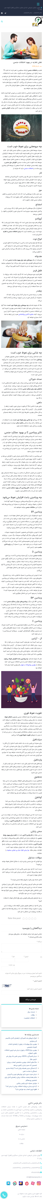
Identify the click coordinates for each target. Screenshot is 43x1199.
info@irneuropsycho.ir (34, 1177)
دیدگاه (39, 942)
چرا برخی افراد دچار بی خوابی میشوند (18, 850)
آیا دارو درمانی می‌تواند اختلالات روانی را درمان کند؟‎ (21, 1086)
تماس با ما (21, 1139)
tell (4, 1195)
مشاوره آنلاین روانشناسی (26, 314)
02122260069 (17, 1163)
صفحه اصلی (21, 1129)
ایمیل (26, 956)
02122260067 (38, 13)
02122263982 (35, 1168)
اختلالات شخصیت (29, 1018)
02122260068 (28, 13)
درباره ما (21, 1134)
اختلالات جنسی (28, 168)
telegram (5, 13)
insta (2, 13)
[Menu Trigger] (38, 4)
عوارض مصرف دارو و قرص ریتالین (27, 1083)
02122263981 (26, 1168)
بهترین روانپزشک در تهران (28, 665)
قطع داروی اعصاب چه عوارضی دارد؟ (26, 1089)
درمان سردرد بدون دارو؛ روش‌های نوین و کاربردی (22, 1074)
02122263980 (17, 1168)
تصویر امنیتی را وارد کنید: (34, 989)
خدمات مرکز (31, 1012)
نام (13, 956)
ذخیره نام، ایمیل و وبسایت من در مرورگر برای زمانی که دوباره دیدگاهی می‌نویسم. (23, 975)
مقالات (33, 1015)
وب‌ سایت (12, 965)
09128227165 (35, 1172)
